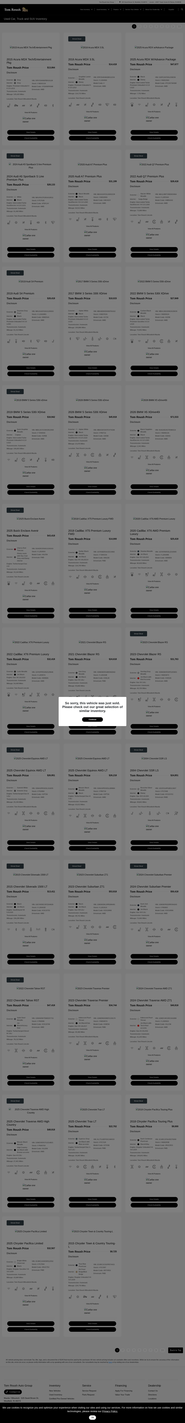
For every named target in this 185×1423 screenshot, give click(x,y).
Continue (92, 719)
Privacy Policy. (110, 1411)
